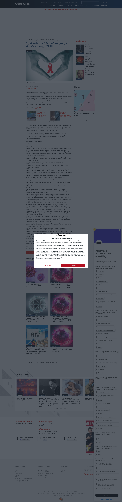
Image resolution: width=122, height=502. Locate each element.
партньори (47, 240)
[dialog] (61, 251)
